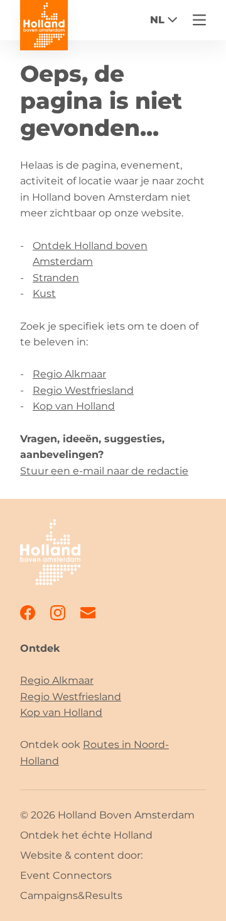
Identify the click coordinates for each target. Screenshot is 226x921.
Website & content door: (81, 855)
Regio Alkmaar (69, 374)
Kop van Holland (74, 406)
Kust (44, 293)
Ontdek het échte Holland (86, 835)
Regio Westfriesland (83, 390)
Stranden (56, 278)
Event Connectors (66, 875)
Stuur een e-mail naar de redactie (104, 471)
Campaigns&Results (71, 895)
